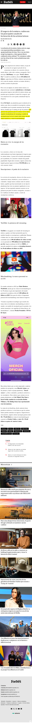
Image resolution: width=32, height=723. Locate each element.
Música (4, 431)
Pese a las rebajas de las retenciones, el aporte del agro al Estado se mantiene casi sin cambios (16, 523)
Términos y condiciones (12, 703)
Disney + (4, 428)
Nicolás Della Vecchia (6, 38)
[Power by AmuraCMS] (16, 713)
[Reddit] (17, 44)
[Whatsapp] (8, 44)
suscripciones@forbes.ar (12, 694)
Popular (8, 440)
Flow (10, 428)
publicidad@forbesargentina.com (12, 687)
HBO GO (17, 428)
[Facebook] (14, 44)
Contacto (14, 701)
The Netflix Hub (6, 433)
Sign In (29, 2)
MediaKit (3, 701)
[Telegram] (21, 44)
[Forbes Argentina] (8, 2)
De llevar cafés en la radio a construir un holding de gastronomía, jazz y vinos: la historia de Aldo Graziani (14, 552)
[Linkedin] (23, 44)
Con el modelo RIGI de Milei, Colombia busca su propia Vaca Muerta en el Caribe (15, 669)
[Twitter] (11, 44)
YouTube (15, 433)
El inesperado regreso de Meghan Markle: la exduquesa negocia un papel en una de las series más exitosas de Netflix (15, 611)
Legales (20, 703)
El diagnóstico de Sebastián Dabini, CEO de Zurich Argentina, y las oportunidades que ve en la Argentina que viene (17, 444)
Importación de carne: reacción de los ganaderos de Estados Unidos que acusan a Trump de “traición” (15, 581)
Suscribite (22, 2)
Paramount (18, 431)
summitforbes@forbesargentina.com (11, 692)
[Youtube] (19, 709)
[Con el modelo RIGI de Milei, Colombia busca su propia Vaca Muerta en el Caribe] (16, 656)
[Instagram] (16, 709)
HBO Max (25, 428)
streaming (26, 431)
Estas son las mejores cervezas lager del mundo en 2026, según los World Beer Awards (17, 450)
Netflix (10, 431)
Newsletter (8, 701)
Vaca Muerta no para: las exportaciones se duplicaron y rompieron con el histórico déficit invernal (15, 640)
